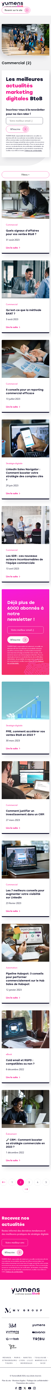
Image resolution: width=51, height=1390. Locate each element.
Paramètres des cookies (25, 1383)
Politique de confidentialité (37, 1380)
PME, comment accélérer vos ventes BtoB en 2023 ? (25, 733)
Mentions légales (19, 1380)
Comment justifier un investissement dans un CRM (25, 812)
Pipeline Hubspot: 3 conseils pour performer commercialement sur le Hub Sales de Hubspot (25, 979)
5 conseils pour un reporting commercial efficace (24, 391)
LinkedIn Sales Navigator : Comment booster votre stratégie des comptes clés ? (24, 475)
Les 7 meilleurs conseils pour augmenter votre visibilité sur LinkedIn (25, 894)
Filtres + (25, 174)
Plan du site (6, 1380)
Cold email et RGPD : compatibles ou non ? (20, 1062)
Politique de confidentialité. (33, 150)
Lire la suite (12, 247)
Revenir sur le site (13, 10)
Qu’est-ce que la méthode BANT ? (23, 312)
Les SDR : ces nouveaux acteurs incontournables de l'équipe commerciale (24, 559)
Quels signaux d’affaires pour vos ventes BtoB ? (22, 232)
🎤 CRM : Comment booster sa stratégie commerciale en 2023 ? (25, 1143)
